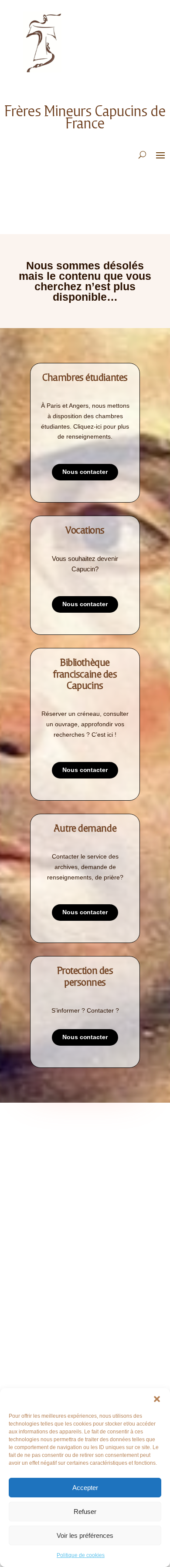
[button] (157, 1399)
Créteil (35, 1372)
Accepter (85, 1487)
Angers (35, 1319)
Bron (32, 1332)
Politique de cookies (81, 1555)
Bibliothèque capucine (56, 1263)
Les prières (40, 1168)
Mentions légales (49, 1194)
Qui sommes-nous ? (51, 1142)
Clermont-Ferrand (51, 1358)
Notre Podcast (46, 1155)
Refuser (85, 1511)
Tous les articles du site (60, 1237)
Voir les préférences (85, 1535)
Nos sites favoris (48, 1276)
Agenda (35, 1250)
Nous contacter (84, 471)
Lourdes (36, 1385)
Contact (36, 1181)
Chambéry (38, 1345)
